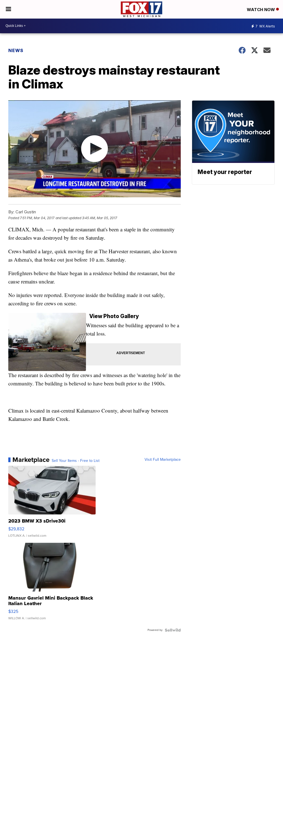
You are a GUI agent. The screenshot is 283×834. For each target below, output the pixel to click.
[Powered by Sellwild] (173, 630)
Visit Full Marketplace (163, 460)
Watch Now (261, 9)
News (15, 50)
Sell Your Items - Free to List (75, 461)
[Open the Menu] (8, 9)
